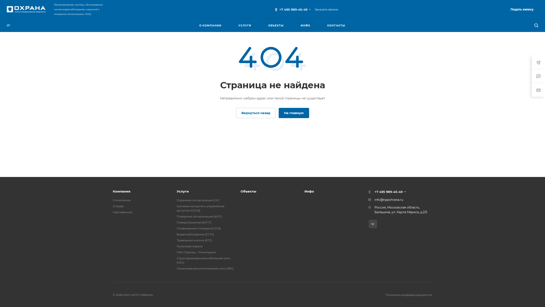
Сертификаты (122, 212)
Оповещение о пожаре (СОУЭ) (199, 228)
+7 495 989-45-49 (293, 9)
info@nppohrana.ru (388, 200)
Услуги (183, 191)
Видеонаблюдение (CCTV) (195, 234)
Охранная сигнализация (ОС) (198, 200)
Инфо (309, 191)
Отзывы (118, 206)
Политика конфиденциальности (409, 295)
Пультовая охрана (190, 246)
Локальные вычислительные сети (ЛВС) (205, 268)
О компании (122, 200)
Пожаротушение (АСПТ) (194, 222)
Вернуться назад (255, 113)
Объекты (248, 191)
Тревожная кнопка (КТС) (194, 240)
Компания (121, 191)
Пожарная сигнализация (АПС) (199, 216)
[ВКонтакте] (373, 224)
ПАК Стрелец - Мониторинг (197, 252)
